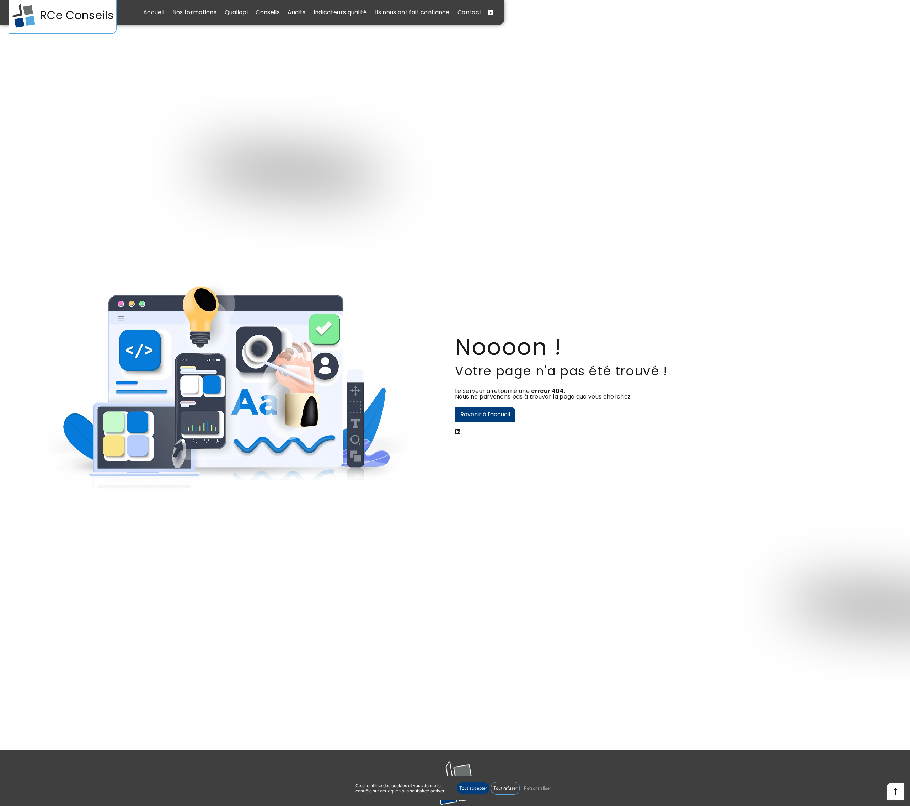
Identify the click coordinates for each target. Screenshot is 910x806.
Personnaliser (537, 788)
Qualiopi (236, 12)
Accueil (153, 12)
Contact (469, 12)
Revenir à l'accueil (485, 414)
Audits (296, 12)
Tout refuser (505, 788)
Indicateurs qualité (340, 12)
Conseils (268, 12)
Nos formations (194, 12)
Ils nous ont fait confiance (412, 12)
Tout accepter (473, 788)
